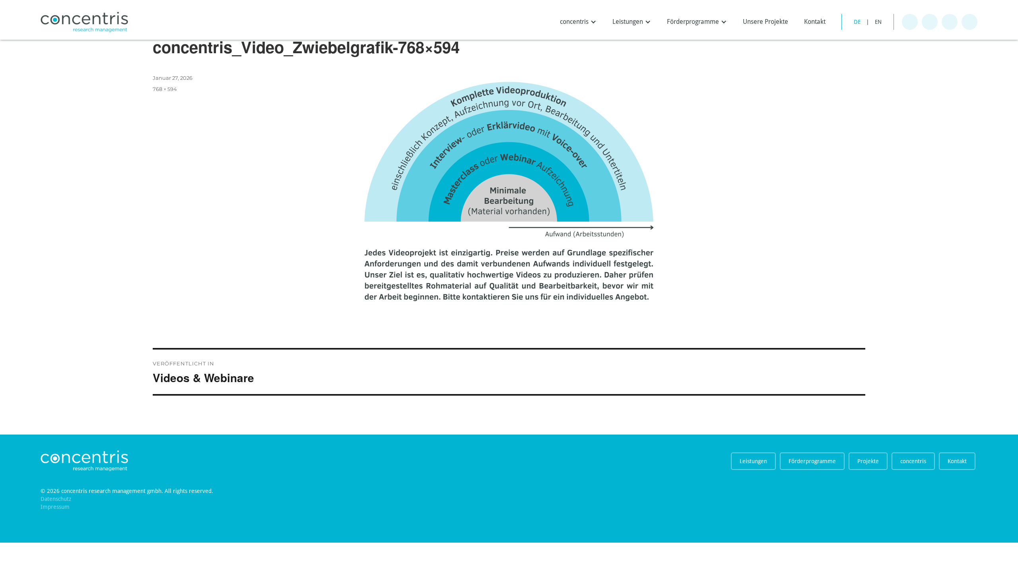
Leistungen (753, 461)
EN (878, 22)
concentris (913, 461)
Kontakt (815, 21)
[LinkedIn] (969, 22)
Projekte (868, 461)
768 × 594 (165, 89)
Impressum (55, 507)
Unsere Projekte (765, 21)
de (857, 22)
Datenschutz (56, 499)
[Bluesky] (930, 22)
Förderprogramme (812, 461)
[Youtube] (950, 22)
